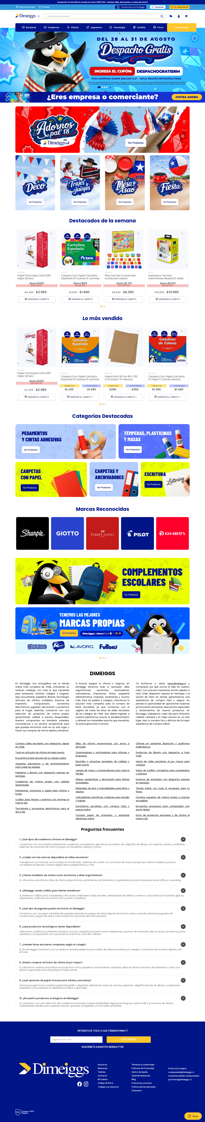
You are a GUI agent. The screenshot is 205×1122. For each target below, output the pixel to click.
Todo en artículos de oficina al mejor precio (39, 752)
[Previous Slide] (3, 59)
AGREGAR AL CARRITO (38, 299)
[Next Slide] (202, 59)
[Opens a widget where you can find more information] (193, 1116)
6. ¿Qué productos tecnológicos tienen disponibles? (50, 926)
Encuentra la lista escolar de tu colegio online (40, 758)
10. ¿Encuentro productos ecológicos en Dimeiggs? (49, 998)
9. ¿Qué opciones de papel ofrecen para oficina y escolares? (55, 980)
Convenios (159, 7)
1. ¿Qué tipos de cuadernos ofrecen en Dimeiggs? (48, 839)
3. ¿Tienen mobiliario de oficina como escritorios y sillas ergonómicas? (60, 875)
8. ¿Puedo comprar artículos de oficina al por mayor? (51, 962)
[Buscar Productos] (163, 16)
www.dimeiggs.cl (177, 683)
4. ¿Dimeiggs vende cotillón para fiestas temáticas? (49, 890)
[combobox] (104, 16)
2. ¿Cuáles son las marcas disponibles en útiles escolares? (53, 857)
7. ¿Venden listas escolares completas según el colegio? (52, 944)
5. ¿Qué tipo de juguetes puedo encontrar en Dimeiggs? (52, 908)
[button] (179, 16)
